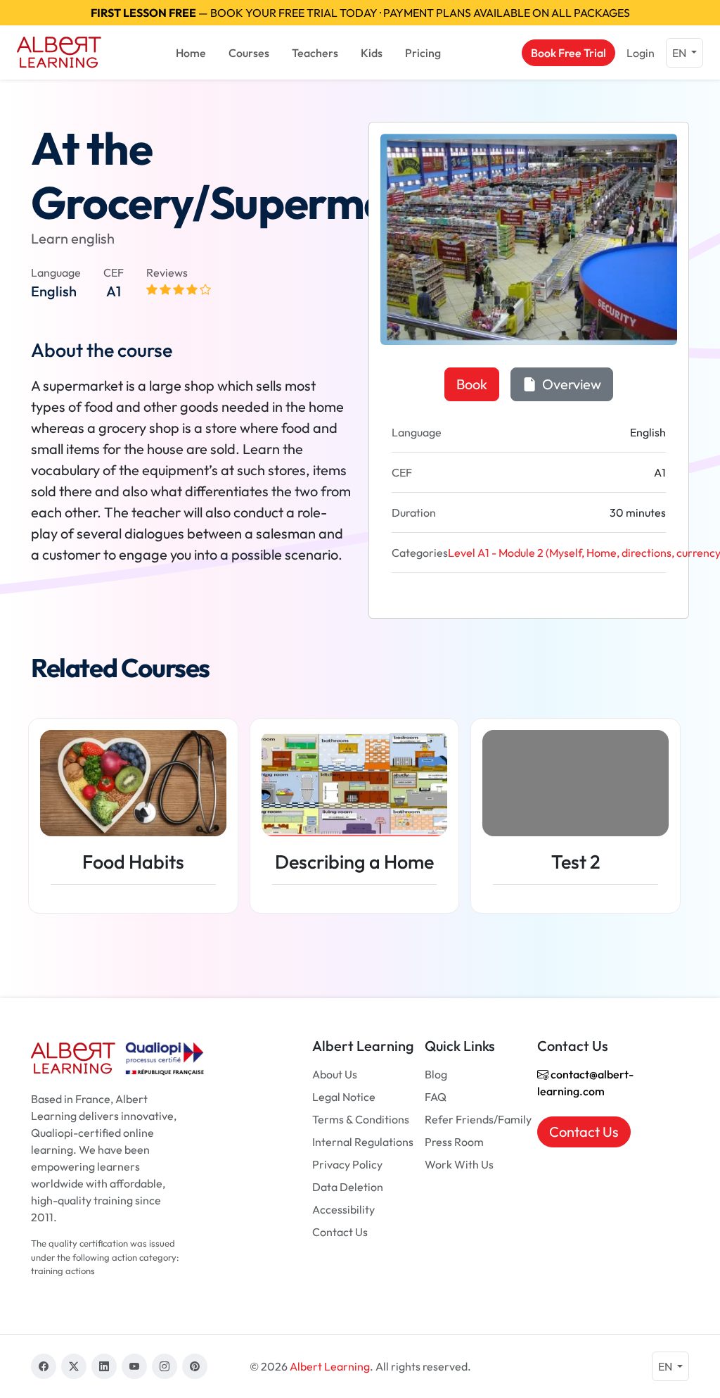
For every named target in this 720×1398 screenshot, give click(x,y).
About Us (334, 1074)
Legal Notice (343, 1097)
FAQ (435, 1097)
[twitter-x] (73, 1366)
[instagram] (164, 1366)
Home (191, 53)
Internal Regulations (362, 1142)
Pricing (423, 53)
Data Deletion (347, 1187)
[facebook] (43, 1366)
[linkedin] (104, 1366)
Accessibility (343, 1209)
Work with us (459, 1164)
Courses (249, 53)
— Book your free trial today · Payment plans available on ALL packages (360, 13)
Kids (371, 53)
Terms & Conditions (360, 1119)
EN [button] (680, 53)
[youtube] (134, 1366)
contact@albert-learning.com (585, 1082)
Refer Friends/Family (478, 1119)
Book (471, 384)
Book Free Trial (568, 53)
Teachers (315, 53)
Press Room (454, 1142)
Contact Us (340, 1232)
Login (640, 53)
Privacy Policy (347, 1164)
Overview (570, 384)
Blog (436, 1074)
